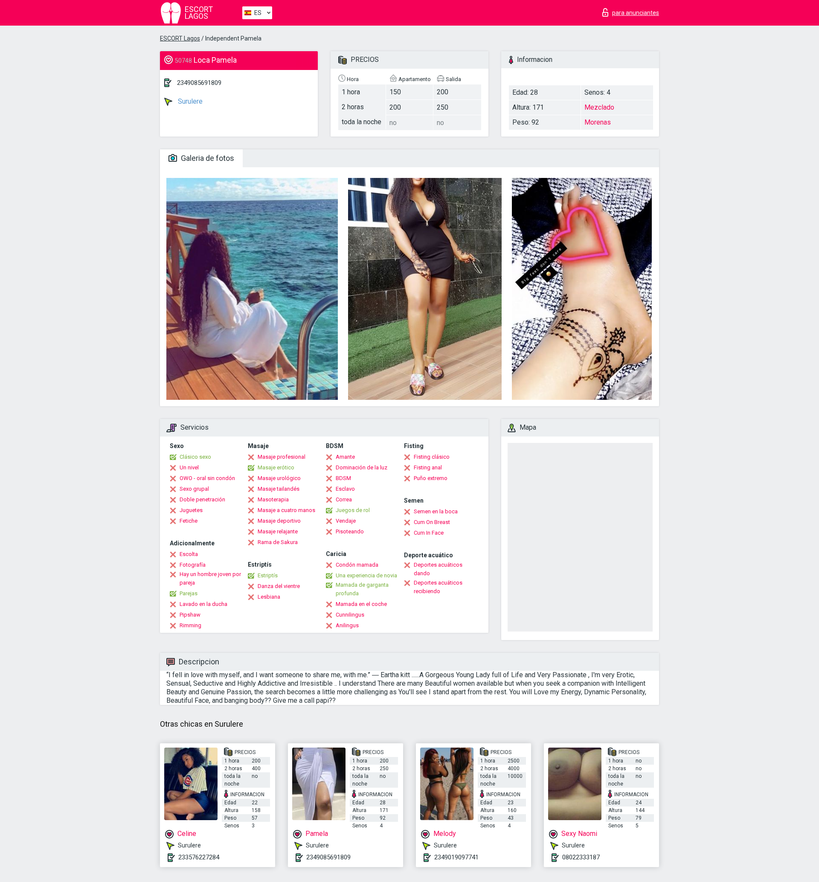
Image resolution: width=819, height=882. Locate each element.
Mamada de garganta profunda (362, 589)
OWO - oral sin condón (207, 478)
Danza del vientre (279, 586)
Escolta (189, 554)
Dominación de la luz (361, 467)
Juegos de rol (353, 510)
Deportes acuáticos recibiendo (438, 586)
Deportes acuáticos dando (438, 569)
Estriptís (268, 575)
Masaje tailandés (278, 489)
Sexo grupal (194, 489)
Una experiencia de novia (366, 575)
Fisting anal (428, 467)
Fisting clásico (432, 457)
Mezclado (599, 107)
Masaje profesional (281, 457)
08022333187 (581, 857)
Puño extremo (430, 478)
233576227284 (198, 857)
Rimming (190, 625)
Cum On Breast (432, 522)
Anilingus (347, 625)
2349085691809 (199, 83)
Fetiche (188, 521)
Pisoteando (350, 531)
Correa (344, 499)
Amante (345, 457)
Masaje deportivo (279, 521)
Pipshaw (190, 614)
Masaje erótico (276, 467)
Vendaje (346, 521)
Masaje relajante (278, 531)
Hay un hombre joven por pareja (210, 578)
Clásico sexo (195, 457)
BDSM (343, 478)
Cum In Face (429, 533)
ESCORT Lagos (180, 38)
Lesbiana (269, 597)
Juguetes (191, 510)
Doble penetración (202, 499)
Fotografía (193, 565)
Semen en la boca (436, 511)
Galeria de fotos (206, 158)
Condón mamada (357, 565)
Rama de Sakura (278, 542)
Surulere (189, 101)
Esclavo (345, 489)
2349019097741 (456, 857)
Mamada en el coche (361, 604)
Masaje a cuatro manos (286, 510)
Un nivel (189, 467)
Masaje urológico (279, 478)
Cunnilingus (350, 614)
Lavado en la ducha (203, 604)
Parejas (188, 593)
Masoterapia (273, 499)
